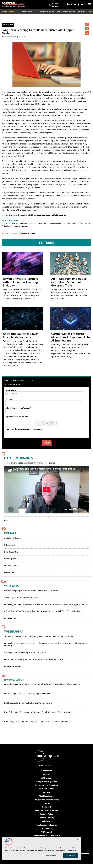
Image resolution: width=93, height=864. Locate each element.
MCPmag (46, 792)
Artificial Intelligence (12, 538)
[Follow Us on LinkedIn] (68, 4)
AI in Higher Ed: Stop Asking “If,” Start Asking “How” (25, 652)
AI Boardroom (46, 770)
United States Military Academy (37, 95)
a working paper (29, 109)
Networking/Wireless (46, 11)
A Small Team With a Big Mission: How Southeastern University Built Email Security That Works (43, 611)
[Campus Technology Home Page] (13, 4)
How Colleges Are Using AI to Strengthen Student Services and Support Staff (36, 721)
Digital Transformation (66, 11)
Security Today (46, 814)
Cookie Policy (71, 850)
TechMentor (46, 821)
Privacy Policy (23, 417)
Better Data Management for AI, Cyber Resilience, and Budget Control (33, 659)
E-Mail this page (11, 233)
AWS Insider (46, 778)
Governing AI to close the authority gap (21, 597)
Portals (10, 533)
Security (81, 11)
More (6, 520)
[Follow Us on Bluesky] (75, 4)
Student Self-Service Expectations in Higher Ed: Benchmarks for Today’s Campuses (39, 636)
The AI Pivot (46, 828)
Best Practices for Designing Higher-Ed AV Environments (28, 703)
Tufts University (43, 104)
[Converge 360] (46, 756)
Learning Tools (10, 558)
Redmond (46, 806)
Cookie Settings (51, 855)
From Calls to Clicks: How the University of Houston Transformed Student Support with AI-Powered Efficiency (46, 644)
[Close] (77, 839)
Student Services (11, 565)
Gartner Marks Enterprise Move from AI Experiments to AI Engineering (70, 337)
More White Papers (12, 666)
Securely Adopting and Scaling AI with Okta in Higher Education (31, 590)
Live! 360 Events (46, 788)
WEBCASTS (11, 586)
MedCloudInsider (46, 796)
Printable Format (28, 233)
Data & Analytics (11, 552)
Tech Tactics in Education (46, 825)
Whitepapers (13, 631)
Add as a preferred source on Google (57, 4)
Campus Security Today (46, 781)
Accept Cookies (70, 856)
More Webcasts (10, 618)
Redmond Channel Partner (46, 810)
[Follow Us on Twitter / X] (72, 4)
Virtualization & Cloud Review (46, 835)
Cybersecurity (10, 545)
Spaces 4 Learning (46, 817)
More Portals (9, 572)
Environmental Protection (46, 785)
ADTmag (46, 774)
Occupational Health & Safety (46, 799)
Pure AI (46, 803)
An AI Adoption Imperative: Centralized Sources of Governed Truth (69, 282)
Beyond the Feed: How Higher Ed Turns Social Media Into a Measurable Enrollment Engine (42, 684)
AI (18, 11)
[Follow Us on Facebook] (78, 4)
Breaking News (8, 24)
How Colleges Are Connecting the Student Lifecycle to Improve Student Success (38, 712)
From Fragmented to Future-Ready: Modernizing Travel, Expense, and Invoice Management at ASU (46, 604)
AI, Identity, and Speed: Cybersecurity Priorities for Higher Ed (29, 462)
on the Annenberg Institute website (49, 215)
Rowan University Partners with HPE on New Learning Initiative (20, 282)
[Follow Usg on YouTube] (82, 4)
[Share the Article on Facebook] (86, 24)
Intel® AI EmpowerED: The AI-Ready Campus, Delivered (27, 693)
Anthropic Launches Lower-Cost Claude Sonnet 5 (21, 335)
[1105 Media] (46, 765)
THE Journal (46, 832)
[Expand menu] (90, 4)
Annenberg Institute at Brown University (69, 109)
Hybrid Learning (28, 11)
